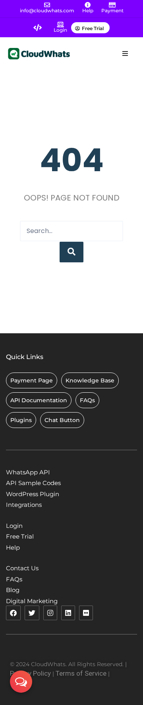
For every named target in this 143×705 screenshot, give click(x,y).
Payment (112, 10)
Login (60, 30)
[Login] (60, 24)
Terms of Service (81, 673)
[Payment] (112, 5)
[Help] (88, 5)
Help (87, 10)
